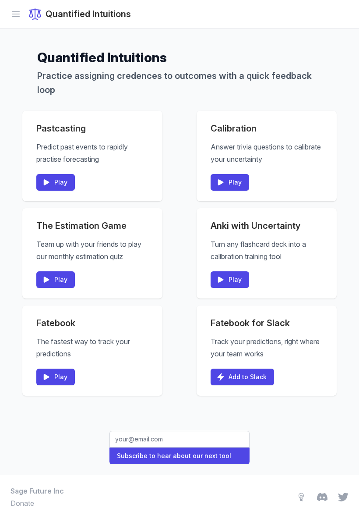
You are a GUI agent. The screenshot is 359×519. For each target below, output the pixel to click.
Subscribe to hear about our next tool (174, 455)
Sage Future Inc (37, 491)
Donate (22, 503)
